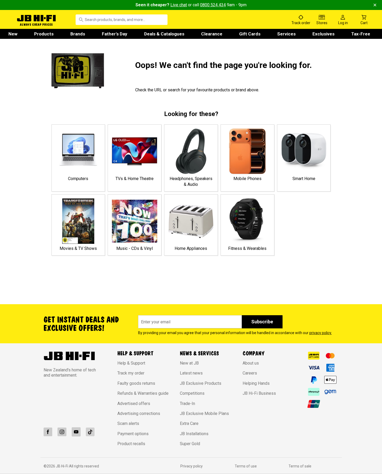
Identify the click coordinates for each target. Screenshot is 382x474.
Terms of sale (300, 466)
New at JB (189, 363)
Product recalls (131, 443)
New (12, 33)
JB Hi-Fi (62, 466)
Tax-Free (360, 33)
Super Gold (190, 443)
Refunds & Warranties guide (143, 393)
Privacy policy (191, 466)
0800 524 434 (213, 4)
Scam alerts (128, 423)
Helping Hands (256, 383)
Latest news (191, 373)
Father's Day (114, 33)
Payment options (133, 433)
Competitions (192, 393)
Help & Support (131, 363)
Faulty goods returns (136, 383)
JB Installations (194, 433)
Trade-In (187, 403)
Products (44, 33)
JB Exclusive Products (200, 383)
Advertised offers (133, 403)
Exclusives (323, 33)
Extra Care (189, 423)
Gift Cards (249, 33)
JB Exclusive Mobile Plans (204, 413)
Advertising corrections (138, 413)
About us (251, 363)
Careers (250, 373)
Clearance (211, 33)
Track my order (130, 373)
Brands (77, 33)
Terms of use (246, 466)
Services (286, 33)
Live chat (178, 4)
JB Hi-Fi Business (259, 393)
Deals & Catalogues (164, 33)
